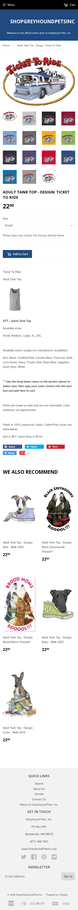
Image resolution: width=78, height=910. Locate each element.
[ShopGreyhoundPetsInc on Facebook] (34, 858)
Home (6, 45)
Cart (72, 5)
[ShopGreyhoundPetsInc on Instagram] (54, 858)
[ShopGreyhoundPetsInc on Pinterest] (44, 858)
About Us (39, 789)
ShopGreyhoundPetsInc (39, 21)
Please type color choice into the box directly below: (34, 235)
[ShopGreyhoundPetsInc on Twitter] (24, 858)
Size (5, 218)
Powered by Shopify (57, 894)
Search (39, 783)
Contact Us (39, 799)
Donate (39, 794)
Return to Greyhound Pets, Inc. (39, 804)
